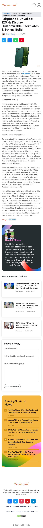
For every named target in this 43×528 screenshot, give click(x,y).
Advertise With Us (29, 511)
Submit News (25, 507)
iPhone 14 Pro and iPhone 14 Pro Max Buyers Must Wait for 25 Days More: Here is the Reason (27, 286)
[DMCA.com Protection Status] (21, 516)
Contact (15, 507)
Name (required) (10, 348)
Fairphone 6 (27, 74)
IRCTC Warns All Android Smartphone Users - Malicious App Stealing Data (26, 325)
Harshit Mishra (10, 34)
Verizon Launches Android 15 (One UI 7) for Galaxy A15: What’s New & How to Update (27, 305)
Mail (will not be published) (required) (19, 356)
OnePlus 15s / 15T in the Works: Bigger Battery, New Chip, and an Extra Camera (21, 454)
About (8, 507)
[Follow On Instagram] (21, 501)
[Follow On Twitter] (15, 501)
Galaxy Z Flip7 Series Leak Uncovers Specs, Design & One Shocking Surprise (23, 442)
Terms (35, 507)
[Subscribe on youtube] (27, 501)
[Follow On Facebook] (10, 501)
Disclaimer (10, 511)
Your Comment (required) (14, 364)
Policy (18, 511)
